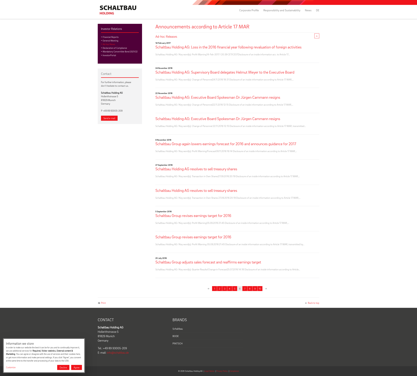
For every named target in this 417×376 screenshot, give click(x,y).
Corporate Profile (249, 10)
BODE (176, 336)
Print (103, 302)
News (308, 10)
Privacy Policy (222, 371)
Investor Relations (111, 29)
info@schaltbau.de (118, 352)
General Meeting (110, 40)
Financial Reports (111, 37)
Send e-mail (109, 118)
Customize (10, 367)
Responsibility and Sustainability (281, 10)
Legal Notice (209, 371)
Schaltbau (178, 328)
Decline (63, 367)
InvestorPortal (109, 55)
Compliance (234, 371)
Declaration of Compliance (115, 47)
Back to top (313, 302)
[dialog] (44, 355)
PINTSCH (178, 343)
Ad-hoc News (109, 44)
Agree (76, 367)
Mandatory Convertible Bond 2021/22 (120, 51)
